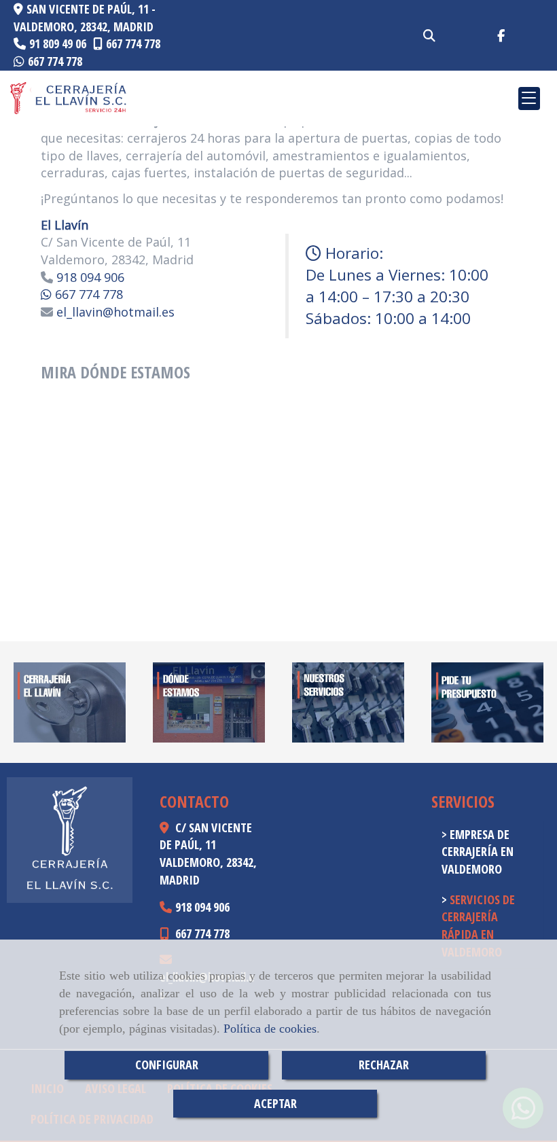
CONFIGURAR (166, 1064)
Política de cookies (270, 1028)
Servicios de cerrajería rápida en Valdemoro (478, 925)
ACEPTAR (275, 1103)
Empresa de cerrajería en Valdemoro (478, 851)
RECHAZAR (384, 1064)
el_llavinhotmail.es (114, 312)
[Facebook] (501, 35)
